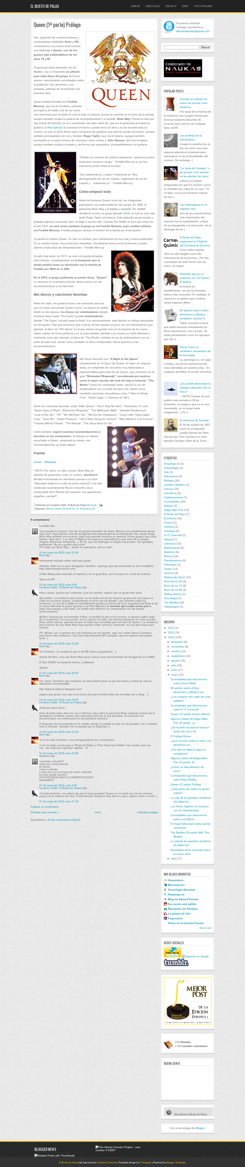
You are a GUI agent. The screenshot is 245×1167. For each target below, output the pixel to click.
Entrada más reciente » (45, 812)
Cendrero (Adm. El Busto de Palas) (60, 587)
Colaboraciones (173, 497)
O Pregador (146, 1162)
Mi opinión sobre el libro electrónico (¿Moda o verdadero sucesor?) (194, 314)
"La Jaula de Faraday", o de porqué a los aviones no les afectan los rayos (195, 172)
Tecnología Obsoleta (181, 889)
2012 (171, 627)
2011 (171, 632)
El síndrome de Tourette (194, 420)
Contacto (171, 6)
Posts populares (203, 6)
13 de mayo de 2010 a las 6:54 (58, 584)
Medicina (169, 551)
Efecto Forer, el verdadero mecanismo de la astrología (195, 351)
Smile (126, 213)
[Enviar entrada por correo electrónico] (100, 505)
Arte (166, 472)
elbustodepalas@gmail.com (193, 31)
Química (169, 573)
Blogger (200, 1128)
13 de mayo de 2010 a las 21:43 (58, 731)
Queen (58, 508)
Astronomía (171, 476)
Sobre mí (135, 6)
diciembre (177, 641)
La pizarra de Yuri (179, 913)
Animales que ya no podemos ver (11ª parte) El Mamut (194, 277)
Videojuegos (171, 606)
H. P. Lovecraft (173, 535)
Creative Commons (107, 1162)
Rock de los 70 (70, 508)
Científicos (170, 493)
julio (173, 665)
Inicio (98, 812)
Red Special (54, 127)
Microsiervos (176, 884)
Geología (169, 530)
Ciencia (168, 488)
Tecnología (170, 598)
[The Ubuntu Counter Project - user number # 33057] (120, 1150)
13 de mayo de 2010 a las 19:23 (58, 699)
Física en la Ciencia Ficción (186, 923)
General (169, 526)
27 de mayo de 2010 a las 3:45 (58, 785)
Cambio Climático (174, 484)
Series (185, 6)
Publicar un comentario (45, 806)
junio (174, 669)
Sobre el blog (152, 6)
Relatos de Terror (174, 577)
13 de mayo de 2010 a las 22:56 (58, 753)
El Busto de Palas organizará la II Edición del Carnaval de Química (195, 241)
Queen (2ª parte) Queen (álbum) (190, 714)
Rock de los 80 (87, 508)
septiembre (178, 655)
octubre (175, 651)
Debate (168, 505)
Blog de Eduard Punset (183, 899)
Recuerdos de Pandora (183, 908)
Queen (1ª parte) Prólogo (57, 25)
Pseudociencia (173, 560)
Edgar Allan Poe (173, 509)
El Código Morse (181, 736)
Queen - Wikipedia (45, 461)
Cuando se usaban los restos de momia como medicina (193, 103)
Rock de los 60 (173, 581)
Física (167, 522)
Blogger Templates (176, 1162)
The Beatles (171, 602)
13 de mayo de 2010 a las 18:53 (58, 672)
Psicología (170, 564)
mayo (174, 674)
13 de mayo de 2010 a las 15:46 (58, 643)
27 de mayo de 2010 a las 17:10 (58, 801)
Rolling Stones (172, 594)
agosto (175, 660)
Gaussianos (176, 880)
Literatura (170, 543)
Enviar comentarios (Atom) (64, 819)
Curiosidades (172, 501)
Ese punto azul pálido (182, 904)
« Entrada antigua (147, 812)
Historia (168, 539)
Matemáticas (172, 547)
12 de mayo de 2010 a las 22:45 (58, 552)
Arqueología (171, 467)
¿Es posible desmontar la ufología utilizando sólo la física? (195, 387)
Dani (42, 555)
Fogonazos (175, 918)
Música (50, 508)
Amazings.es (172, 463)
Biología (169, 480)
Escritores (170, 518)
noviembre (177, 646)
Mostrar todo (205, 928)
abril (173, 858)
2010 (171, 637)
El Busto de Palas (45, 6)
